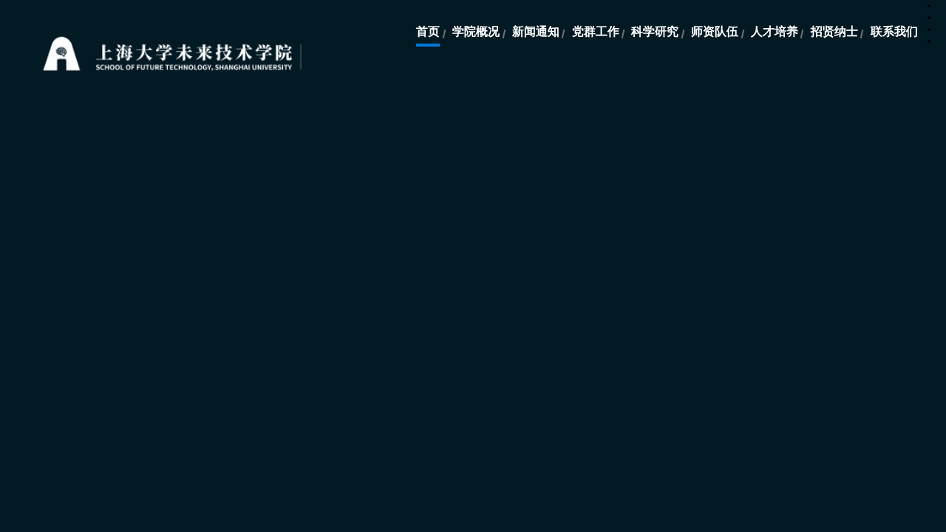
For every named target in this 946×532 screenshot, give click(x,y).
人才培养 (774, 31)
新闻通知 (535, 31)
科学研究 (654, 31)
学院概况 (476, 31)
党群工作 (595, 31)
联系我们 (894, 31)
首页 (428, 31)
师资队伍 (714, 31)
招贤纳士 (834, 31)
